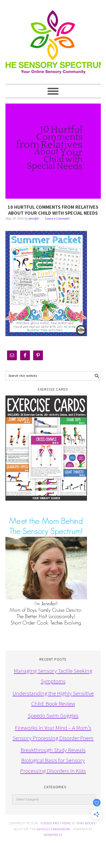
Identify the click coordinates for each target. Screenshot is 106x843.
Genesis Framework (53, 829)
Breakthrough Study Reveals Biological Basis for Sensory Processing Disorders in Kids (53, 760)
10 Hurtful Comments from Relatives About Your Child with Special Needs (53, 210)
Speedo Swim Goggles (53, 715)
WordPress (53, 835)
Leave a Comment (57, 218)
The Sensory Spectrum (53, 39)
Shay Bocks (85, 823)
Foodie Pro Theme (56, 823)
